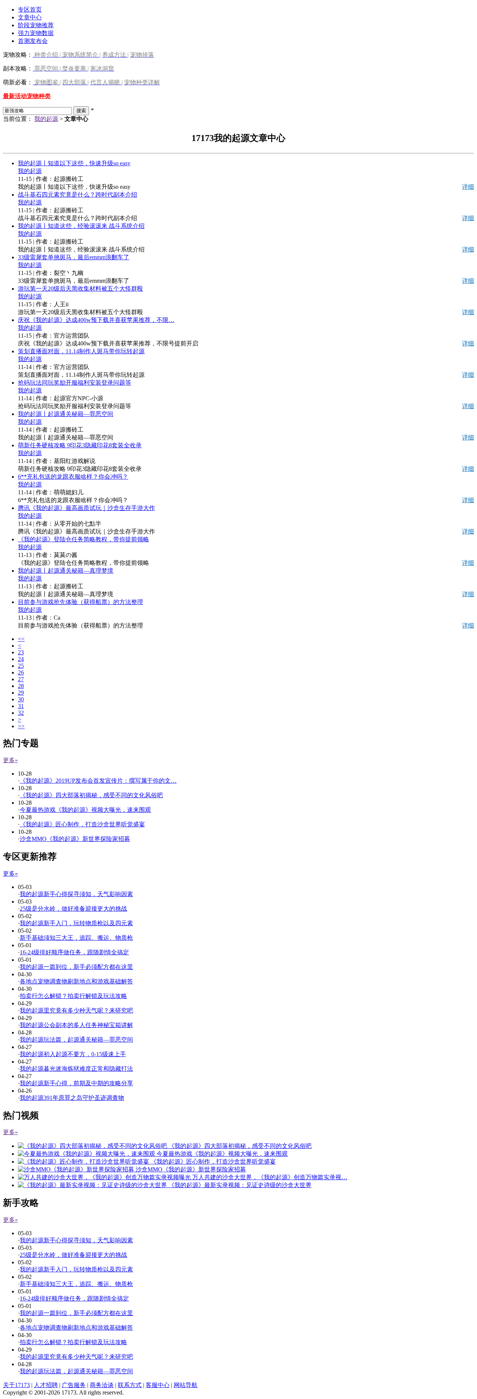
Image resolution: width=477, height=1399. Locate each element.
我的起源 (46, 119)
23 (21, 652)
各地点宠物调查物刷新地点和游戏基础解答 (76, 981)
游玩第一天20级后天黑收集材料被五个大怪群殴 (80, 288)
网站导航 (186, 1385)
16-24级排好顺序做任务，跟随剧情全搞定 (74, 952)
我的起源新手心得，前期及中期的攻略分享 (76, 1083)
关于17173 (16, 1385)
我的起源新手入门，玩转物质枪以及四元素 (76, 923)
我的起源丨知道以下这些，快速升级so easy (74, 163)
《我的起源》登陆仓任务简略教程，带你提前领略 (83, 539)
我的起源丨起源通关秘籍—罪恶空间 (65, 414)
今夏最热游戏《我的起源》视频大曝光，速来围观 (85, 810)
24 (21, 659)
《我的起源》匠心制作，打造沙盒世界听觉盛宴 (82, 824)
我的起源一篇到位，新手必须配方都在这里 (76, 967)
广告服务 (74, 1385)
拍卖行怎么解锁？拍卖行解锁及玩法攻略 (73, 996)
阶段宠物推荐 (36, 25)
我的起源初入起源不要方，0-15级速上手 (73, 1054)
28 (21, 686)
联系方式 (130, 1385)
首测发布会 (33, 41)
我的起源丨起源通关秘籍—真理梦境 (65, 570)
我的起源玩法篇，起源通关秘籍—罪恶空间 (76, 1039)
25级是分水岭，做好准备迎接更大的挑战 (73, 908)
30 (21, 699)
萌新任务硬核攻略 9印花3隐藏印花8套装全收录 (80, 445)
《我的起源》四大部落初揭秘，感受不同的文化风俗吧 (91, 795)
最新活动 (15, 96)
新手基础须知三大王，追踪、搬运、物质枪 (76, 938)
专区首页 (30, 9)
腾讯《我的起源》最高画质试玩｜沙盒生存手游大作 (86, 508)
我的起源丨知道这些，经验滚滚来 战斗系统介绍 (81, 226)
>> (21, 726)
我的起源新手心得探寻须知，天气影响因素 (76, 894)
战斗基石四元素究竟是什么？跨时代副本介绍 (77, 194)
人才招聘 (46, 1385)
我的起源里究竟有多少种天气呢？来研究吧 (76, 1010)
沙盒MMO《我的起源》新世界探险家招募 (75, 839)
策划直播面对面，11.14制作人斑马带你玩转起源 (81, 351)
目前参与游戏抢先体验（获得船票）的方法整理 (80, 602)
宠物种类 (39, 96)
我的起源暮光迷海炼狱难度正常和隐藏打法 (76, 1068)
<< (21, 639)
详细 (468, 187)
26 (21, 672)
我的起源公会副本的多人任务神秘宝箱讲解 (76, 1025)
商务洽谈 (102, 1385)
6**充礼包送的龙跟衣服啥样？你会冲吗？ (73, 476)
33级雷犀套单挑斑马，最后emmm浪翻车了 (73, 257)
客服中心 (158, 1385)
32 (21, 713)
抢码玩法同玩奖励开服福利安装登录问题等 (74, 382)
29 (21, 692)
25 (21, 666)
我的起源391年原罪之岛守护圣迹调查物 (72, 1098)
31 (21, 706)
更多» (10, 760)
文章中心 (30, 17)
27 (21, 679)
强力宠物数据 (36, 33)
